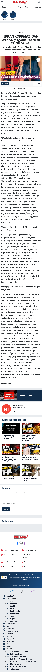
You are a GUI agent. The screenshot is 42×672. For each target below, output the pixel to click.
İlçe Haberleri (36, 7)
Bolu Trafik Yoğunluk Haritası (29, 556)
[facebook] (12, 591)
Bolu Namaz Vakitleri (10, 555)
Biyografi (10, 639)
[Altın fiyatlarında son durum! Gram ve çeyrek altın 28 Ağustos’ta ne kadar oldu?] (31, 428)
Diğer (12, 619)
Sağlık (20, 7)
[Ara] (39, 2)
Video (9, 626)
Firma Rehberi (12, 631)
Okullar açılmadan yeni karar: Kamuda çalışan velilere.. (30, 478)
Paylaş (6, 83)
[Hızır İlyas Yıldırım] (6, 409)
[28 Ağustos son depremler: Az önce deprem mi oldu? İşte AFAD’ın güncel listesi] (11, 449)
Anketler (10, 641)
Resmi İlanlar (15, 621)
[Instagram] (24, 543)
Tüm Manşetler (29, 562)
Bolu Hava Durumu (30, 550)
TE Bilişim (26, 585)
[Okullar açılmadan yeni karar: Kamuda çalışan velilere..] (31, 470)
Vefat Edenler (15, 614)
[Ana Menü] (2, 2)
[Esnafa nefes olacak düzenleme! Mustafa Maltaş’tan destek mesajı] (31, 449)
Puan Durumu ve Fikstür (11, 562)
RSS (5, 577)
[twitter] (22, 591)
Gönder (6, 509)
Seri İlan (10, 634)
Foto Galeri (11, 624)
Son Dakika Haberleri (10, 567)
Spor (26, 7)
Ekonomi (12, 7)
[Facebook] (17, 543)
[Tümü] (39, 521)
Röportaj (10, 636)
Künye (9, 644)
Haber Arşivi (28, 567)
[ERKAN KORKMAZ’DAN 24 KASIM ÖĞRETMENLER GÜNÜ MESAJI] (21, 68)
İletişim (9, 646)
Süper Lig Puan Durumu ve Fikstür (23, 661)
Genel (3, 7)
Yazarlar (10, 629)
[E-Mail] (14, 411)
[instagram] (33, 591)
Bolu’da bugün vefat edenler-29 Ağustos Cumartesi (9, 437)
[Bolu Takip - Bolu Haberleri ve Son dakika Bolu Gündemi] (20, 2)
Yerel (12, 616)
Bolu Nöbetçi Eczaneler (11, 550)
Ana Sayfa (11, 596)
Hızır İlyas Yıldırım (19, 407)
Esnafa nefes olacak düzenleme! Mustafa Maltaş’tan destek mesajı (30, 457)
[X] (21, 543)
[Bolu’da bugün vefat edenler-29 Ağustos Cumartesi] (11, 428)
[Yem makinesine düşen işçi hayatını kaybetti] (11, 470)
